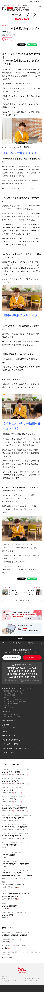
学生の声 (6, 705)
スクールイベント (9, 697)
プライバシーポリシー (29, 981)
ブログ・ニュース (8, 736)
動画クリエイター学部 (10, 714)
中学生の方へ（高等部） (11, 744)
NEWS (5, 25)
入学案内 (5, 725)
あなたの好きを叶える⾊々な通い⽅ (15, 701)
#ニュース (7, 39)
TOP (4, 643)
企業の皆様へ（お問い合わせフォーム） (17, 748)
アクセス (5, 732)
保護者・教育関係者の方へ (12, 740)
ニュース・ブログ (14, 643)
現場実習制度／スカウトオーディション (16, 691)
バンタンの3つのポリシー (30, 978)
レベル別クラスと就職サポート (13, 699)
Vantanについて (9, 707)
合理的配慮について (8, 981)
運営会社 (5, 978)
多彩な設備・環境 (9, 695)
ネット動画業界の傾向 (10, 703)
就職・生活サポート (9, 721)
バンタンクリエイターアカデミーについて (17, 688)
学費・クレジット (9, 727)
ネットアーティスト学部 (11, 716)
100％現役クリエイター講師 (13, 693)
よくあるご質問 (8, 752)
